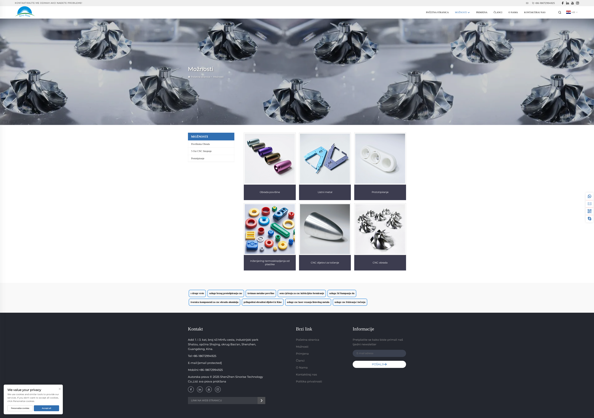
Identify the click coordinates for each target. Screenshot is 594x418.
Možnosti (461, 12)
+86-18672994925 (545, 3)
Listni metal (325, 192)
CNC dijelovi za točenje (325, 262)
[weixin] (589, 211)
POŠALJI (378, 364)
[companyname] (25, 12)
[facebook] (562, 3)
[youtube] (572, 3)
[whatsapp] (589, 196)
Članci (498, 12)
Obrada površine (270, 192)
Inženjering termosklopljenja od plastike (270, 262)
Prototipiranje (197, 158)
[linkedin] (567, 3)
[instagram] (577, 3)
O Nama (513, 12)
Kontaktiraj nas (534, 12)
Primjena (481, 12)
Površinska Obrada (200, 144)
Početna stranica (437, 12)
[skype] (589, 218)
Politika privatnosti (309, 381)
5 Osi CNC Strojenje (201, 151)
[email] (589, 204)
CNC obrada (380, 262)
